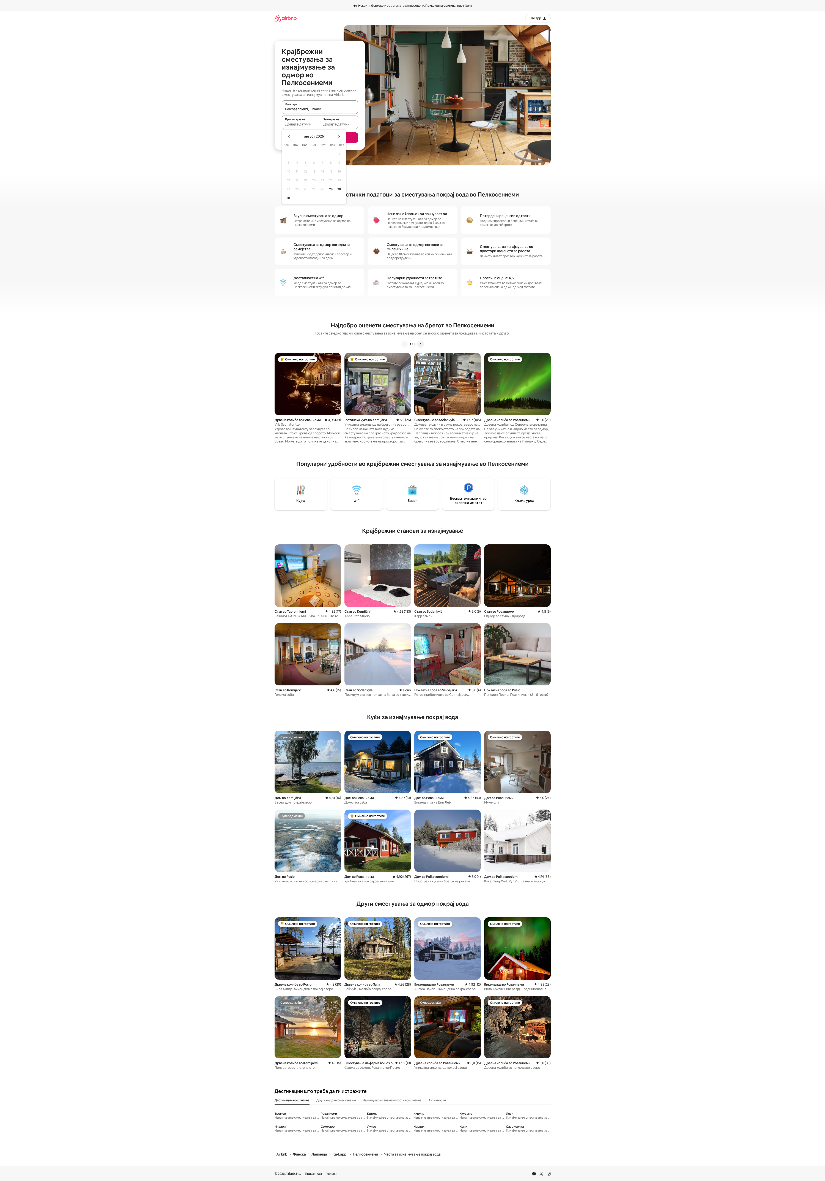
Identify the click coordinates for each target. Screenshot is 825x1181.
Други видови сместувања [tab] (336, 1100)
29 (331, 189)
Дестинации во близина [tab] (292, 1100)
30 (339, 189)
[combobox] (320, 109)
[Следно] (420, 344)
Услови (331, 1174)
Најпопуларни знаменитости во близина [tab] (392, 1100)
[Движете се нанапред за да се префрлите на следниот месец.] (339, 136)
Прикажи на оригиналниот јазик (448, 6)
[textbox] (300, 124)
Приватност (313, 1174)
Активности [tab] (437, 1100)
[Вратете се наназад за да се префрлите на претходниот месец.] (289, 136)
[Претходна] (404, 344)
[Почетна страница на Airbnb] (286, 18)
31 (288, 198)
